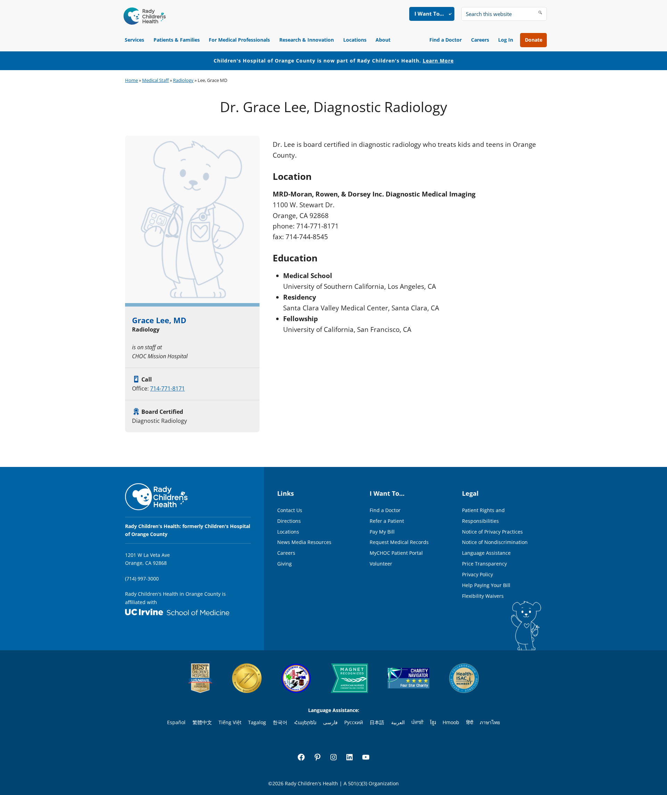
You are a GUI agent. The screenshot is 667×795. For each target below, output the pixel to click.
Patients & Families (177, 39)
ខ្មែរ (433, 722)
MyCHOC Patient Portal (396, 553)
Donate (533, 39)
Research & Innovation (306, 39)
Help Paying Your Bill (486, 585)
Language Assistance (486, 553)
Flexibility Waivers (483, 596)
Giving (284, 563)
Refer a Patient (387, 521)
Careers (480, 39)
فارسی (330, 722)
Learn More (438, 60)
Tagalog (257, 722)
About (383, 39)
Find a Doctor (445, 39)
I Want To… (429, 13)
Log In (505, 39)
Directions (289, 521)
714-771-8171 (167, 388)
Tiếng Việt (230, 722)
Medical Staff (155, 80)
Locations (355, 39)
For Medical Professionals (239, 39)
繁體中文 (202, 722)
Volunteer (381, 563)
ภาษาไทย (490, 722)
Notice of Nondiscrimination (495, 542)
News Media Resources (304, 542)
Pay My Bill (382, 531)
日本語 (377, 722)
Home (131, 80)
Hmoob (451, 722)
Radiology (183, 80)
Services (134, 39)
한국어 (280, 722)
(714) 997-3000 (142, 578)
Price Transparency (484, 563)
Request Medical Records (399, 542)
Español (176, 722)
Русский (353, 722)
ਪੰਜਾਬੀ (417, 722)
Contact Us (289, 510)
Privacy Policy (477, 574)
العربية (398, 722)
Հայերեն (305, 722)
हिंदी (469, 722)
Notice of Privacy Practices (492, 531)
